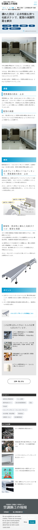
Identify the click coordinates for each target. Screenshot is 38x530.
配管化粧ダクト (15, 28)
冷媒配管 (24, 25)
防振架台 (20, 413)
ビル (15, 25)
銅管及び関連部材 (8, 399)
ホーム (4, 7)
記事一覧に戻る (19, 381)
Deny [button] (25, 522)
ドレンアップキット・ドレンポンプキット (15, 410)
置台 (31, 402)
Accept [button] (32, 522)
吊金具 (5, 406)
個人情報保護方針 (18, 512)
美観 (5, 28)
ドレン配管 (11, 7)
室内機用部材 (18, 417)
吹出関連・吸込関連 (8, 413)
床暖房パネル (7, 417)
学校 (32, 25)
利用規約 (6, 512)
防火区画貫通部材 (21, 402)
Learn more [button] (6, 527)
